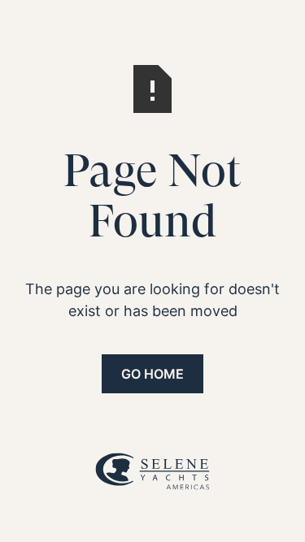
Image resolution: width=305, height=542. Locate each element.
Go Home (152, 374)
